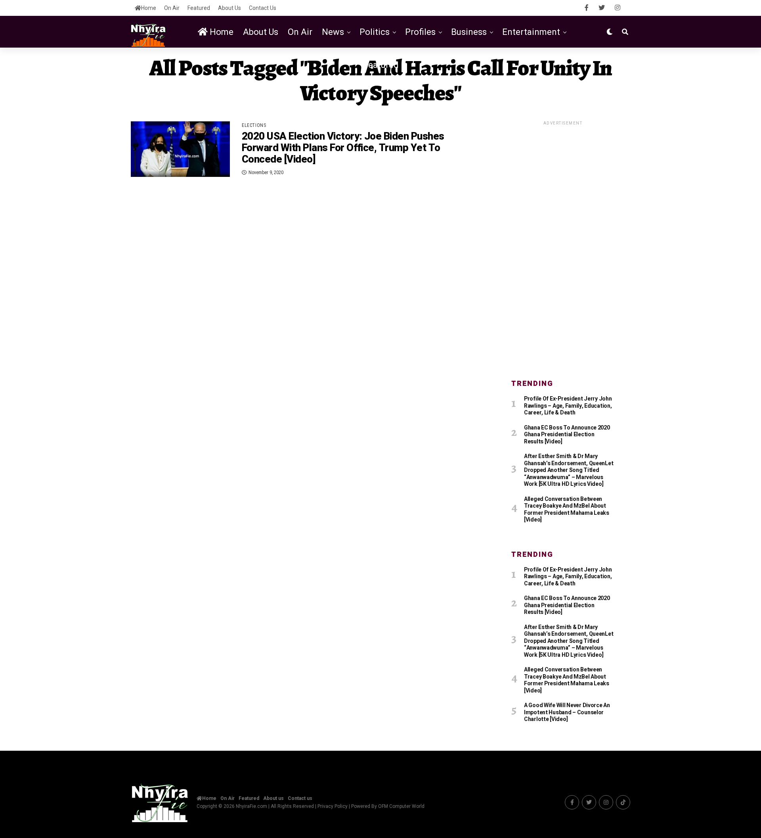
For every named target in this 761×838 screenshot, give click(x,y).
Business (469, 32)
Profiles (420, 32)
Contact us (262, 8)
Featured (198, 8)
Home (148, 8)
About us (229, 8)
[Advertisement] (562, 245)
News (333, 32)
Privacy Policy (332, 806)
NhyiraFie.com (251, 806)
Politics (374, 32)
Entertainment (531, 32)
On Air (172, 8)
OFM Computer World (401, 806)
